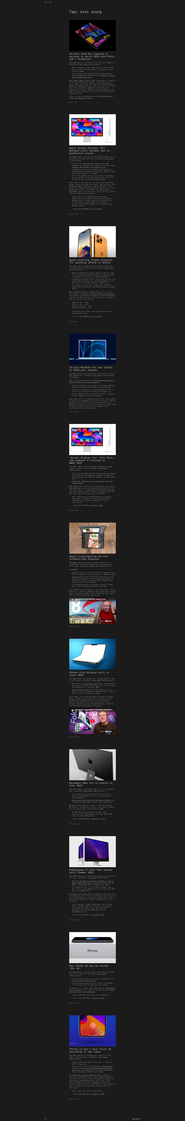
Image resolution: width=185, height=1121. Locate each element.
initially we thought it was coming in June (88, 167)
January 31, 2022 (98, 915)
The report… (73, 569)
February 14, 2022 (98, 819)
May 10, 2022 (96, 316)
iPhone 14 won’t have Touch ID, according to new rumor (90, 1050)
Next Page (136, 1118)
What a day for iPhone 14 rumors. (89, 1075)
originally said (91, 683)
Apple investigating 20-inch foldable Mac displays (88, 557)
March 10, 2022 (97, 505)
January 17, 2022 (98, 998)
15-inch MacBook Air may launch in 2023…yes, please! (90, 368)
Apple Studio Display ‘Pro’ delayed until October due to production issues (89, 151)
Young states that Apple (81, 689)
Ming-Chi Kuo (107, 1066)
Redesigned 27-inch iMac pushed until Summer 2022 (90, 871)
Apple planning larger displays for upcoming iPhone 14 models (90, 261)
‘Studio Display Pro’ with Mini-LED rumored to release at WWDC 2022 (91, 460)
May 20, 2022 (96, 209)
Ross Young (83, 64)
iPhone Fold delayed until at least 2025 (89, 673)
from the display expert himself (102, 293)
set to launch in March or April (84, 980)
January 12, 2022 (98, 1094)
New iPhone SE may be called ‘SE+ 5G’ (88, 967)
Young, (71, 184)
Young (91, 475)
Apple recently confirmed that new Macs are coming (91, 800)
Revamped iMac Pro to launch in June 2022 (90, 784)
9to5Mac (75, 377)
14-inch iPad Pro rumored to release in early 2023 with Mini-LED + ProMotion (92, 56)
